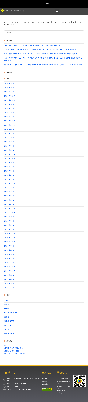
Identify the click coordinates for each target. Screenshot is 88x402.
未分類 (6, 308)
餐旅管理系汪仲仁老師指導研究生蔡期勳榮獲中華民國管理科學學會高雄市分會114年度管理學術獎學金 (43, 65)
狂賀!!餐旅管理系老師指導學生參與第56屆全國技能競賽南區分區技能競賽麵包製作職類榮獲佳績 (40, 54)
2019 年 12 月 (10, 267)
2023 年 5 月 (9, 175)
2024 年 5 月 (9, 142)
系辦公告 (7, 329)
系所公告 (7, 325)
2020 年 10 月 (10, 242)
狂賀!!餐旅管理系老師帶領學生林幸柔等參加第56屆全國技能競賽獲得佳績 (32, 45)
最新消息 (7, 304)
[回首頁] (13, 10)
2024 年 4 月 (9, 146)
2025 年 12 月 (10, 96)
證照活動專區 (9, 334)
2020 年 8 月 (9, 250)
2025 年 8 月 (9, 104)
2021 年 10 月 (10, 213)
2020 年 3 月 (9, 263)
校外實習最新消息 (11, 313)
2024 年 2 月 (9, 150)
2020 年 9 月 (9, 246)
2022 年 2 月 (9, 200)
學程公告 (7, 300)
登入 (6, 345)
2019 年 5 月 (9, 275)
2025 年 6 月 (9, 113)
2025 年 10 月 (10, 100)
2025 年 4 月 (9, 117)
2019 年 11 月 (10, 271)
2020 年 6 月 (9, 254)
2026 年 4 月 (9, 92)
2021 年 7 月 (9, 225)
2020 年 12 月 (10, 233)
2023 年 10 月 (10, 158)
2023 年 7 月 (9, 167)
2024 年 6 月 (9, 138)
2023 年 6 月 (9, 171)
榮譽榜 (6, 317)
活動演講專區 (9, 321)
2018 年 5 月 (9, 283)
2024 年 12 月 (10, 121)
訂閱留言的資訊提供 (12, 351)
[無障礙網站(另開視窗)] (47, 389)
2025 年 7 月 (9, 108)
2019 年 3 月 (9, 279)
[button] (48, 3)
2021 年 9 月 (9, 217)
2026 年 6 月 (9, 88)
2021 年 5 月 (9, 229)
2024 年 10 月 (10, 125)
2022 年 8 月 (9, 188)
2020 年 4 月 (9, 258)
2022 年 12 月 (10, 183)
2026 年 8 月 (9, 83)
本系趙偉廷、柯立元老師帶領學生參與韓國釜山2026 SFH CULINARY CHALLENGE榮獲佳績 (40, 49)
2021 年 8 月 (9, 221)
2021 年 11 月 (10, 208)
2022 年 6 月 (9, 192)
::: (2, 3)
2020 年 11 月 (10, 237)
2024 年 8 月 (9, 129)
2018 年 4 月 (9, 288)
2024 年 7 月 (9, 133)
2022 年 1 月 (9, 204)
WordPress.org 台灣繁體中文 (16, 353)
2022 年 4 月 (9, 196)
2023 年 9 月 (9, 163)
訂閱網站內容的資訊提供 (13, 348)
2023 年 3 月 (9, 179)
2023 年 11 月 (10, 154)
